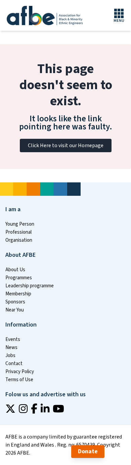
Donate (88, 451)
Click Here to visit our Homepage (65, 145)
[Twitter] (10, 409)
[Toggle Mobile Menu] (119, 15)
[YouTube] (58, 409)
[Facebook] (34, 409)
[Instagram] (23, 409)
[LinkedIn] (45, 409)
